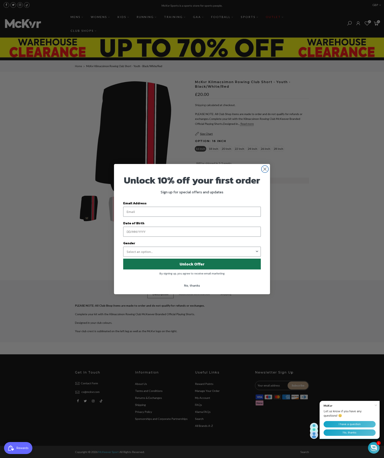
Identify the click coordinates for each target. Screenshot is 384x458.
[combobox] (191, 251)
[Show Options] (257, 251)
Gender (129, 243)
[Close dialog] (264, 169)
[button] (374, 448)
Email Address (135, 203)
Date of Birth (133, 223)
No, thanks (192, 285)
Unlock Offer (192, 264)
